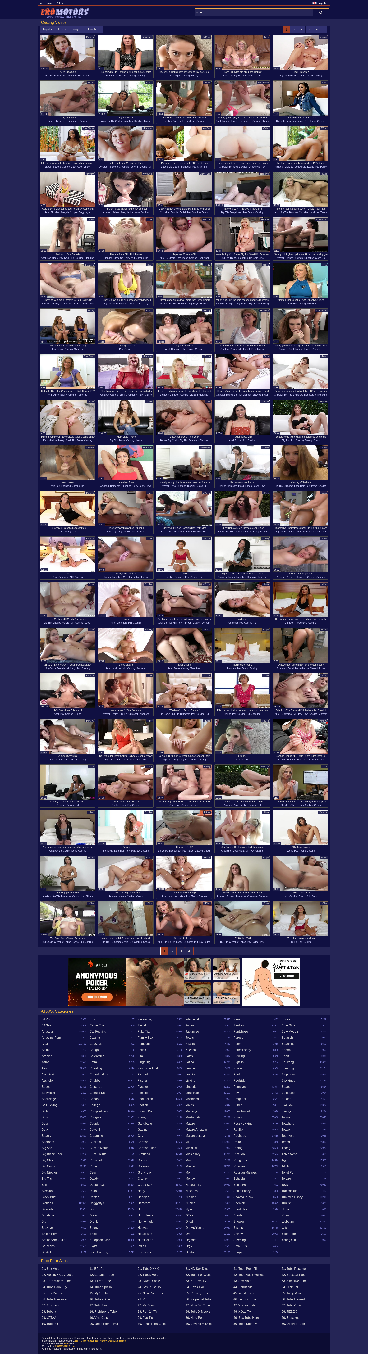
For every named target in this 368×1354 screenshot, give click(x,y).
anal (46, 75)
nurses (190, 1203)
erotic (93, 1233)
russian (239, 1166)
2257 (77, 1340)
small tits (53, 121)
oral (188, 1233)
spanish (287, 1037)
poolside (239, 1080)
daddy (94, 1178)
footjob (143, 1105)
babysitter (48, 1092)
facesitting (145, 1019)
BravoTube (147, 37)
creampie (72, 75)
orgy (189, 1246)
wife (91, 303)
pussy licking (242, 1123)
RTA (66, 1343)
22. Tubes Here (148, 1274)
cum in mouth (99, 1148)
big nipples (50, 1172)
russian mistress (245, 1172)
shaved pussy (317, 668)
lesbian (191, 1074)
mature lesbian (196, 1135)
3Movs (207, 82)
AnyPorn (90, 174)
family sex (145, 1037)
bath (45, 1111)
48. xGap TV (242, 1311)
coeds (94, 1099)
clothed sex (98, 1092)
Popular (47, 29)
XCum (324, 128)
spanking (288, 1043)
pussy (323, 167)
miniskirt (191, 1148)
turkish (287, 1203)
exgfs (93, 1246)
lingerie (262, 577)
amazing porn (51, 1037)
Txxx (266, 37)
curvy (145, 303)
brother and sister (54, 1240)
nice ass (192, 1191)
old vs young (195, 1227)
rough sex (241, 1160)
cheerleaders (99, 1074)
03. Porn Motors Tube (56, 1281)
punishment (241, 1111)
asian (115, 714)
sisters (238, 1227)
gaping (143, 1129)
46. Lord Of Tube (244, 1299)
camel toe (97, 1025)
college (95, 1105)
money (190, 1178)
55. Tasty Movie (292, 1293)
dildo (93, 1191)
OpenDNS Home (117, 1340)
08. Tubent (49, 1311)
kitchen (191, 1050)
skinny (265, 121)
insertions (144, 1252)
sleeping (239, 1240)
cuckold (95, 1141)
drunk (94, 1221)
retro (237, 1141)
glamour (143, 1160)
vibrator (258, 75)
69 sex (46, 1025)
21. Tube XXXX (148, 1268)
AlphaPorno (263, 82)
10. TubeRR (50, 1323)
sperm (286, 1050)
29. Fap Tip (145, 1317)
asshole (114, 394)
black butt (289, 531)
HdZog (91, 82)
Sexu (324, 82)
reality (123, 75)
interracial (186, 167)
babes (225, 121)
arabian (47, 1056)
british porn (50, 1233)
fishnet (143, 1074)
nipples (191, 1197)
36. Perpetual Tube (198, 1299)
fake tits (82, 394)
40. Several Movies (199, 1323)
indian (137, 577)
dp (92, 1209)
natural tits (112, 75)
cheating (255, 714)
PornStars (94, 29)
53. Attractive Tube (294, 1281)
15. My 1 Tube (99, 1293)
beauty (194, 75)
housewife (145, 1233)
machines (192, 1099)
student (287, 1099)
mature (301, 75)
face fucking (99, 1252)
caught (94, 1050)
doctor (94, 1197)
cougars (95, 1117)
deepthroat (236, 212)
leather (191, 1068)
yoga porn (289, 1233)
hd (239, 75)
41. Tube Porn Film (246, 1268)
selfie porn (241, 1184)
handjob (138, 121)
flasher (143, 1086)
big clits (47, 1160)
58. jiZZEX (289, 1311)
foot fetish (145, 1099)
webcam (288, 1221)
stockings (288, 1080)
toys (225, 75)
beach (46, 1129)
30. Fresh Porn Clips (152, 1323)
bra (44, 1221)
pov (80, 75)
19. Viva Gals (99, 1317)
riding (77, 714)
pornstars (239, 1086)
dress (316, 440)
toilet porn (289, 1172)
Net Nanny (101, 1340)
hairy (127, 258)
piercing (141, 75)
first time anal (148, 1068)
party (237, 1043)
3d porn (47, 1019)
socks (286, 1019)
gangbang (145, 1123)
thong (286, 1148)
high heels (254, 303)
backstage (52, 258)
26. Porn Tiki (146, 1299)
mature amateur (196, 1129)
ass (44, 1068)
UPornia (323, 37)
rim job (187, 622)
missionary (71, 759)
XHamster (147, 128)
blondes (292, 75)
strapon (287, 1086)
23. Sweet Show (149, 1281)
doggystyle (178, 121)
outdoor (145, 212)
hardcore (190, 121)
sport (285, 1056)
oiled (189, 1221)
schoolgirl (240, 1178)
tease (286, 1129)
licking (265, 303)
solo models (290, 1031)
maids (190, 1105)
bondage (48, 1215)
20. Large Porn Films (104, 1323)
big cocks (116, 121)
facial (182, 212)
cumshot (164, 212)
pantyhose (240, 1031)
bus (82, 942)
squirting (288, 1062)
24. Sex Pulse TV (149, 1287)
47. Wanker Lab (244, 1305)
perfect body (242, 1050)
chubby (132, 394)
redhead (66, 486)
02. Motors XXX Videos (57, 1274)
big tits (283, 75)
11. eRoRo (97, 1268)
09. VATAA (49, 1317)
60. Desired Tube (293, 1323)
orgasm (194, 394)
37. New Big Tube (198, 1305)
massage (192, 1111)
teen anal (203, 258)
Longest (77, 29)
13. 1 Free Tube (100, 1281)
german (301, 759)
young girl (289, 1240)
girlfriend (79, 349)
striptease (288, 1092)
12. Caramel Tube (102, 1274)
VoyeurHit (147, 174)
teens (313, 121)
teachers (288, 1123)
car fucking (98, 1031)
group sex (145, 1184)
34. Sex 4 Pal (195, 1287)
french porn (249, 349)
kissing (191, 1043)
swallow (196, 212)
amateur (105, 121)
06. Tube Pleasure (54, 1299)
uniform (287, 1209)
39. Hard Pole (195, 1317)
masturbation (50, 440)
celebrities (97, 1056)
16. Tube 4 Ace (100, 1299)
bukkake (45, 303)
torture (286, 1178)
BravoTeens (88, 128)
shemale (239, 1203)
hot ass (143, 1227)
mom (74, 531)
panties (238, 1025)
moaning (203, 394)
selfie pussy (242, 1191)
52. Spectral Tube (294, 1274)
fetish (265, 394)
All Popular (46, 3)
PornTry (90, 37)
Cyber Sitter (87, 1340)
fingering (322, 394)
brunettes (128, 121)
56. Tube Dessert (293, 1299)
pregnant (239, 1099)
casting (87, 75)
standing (89, 258)
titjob (285, 1166)
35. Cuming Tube (197, 1293)
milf (150, 167)
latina (147, 121)
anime (46, 1050)
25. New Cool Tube (151, 1293)
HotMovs (206, 37)
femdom (144, 1043)
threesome (72, 121)
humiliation (145, 1240)
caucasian (97, 1043)
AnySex (206, 128)
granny (55, 303)
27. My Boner (147, 1305)
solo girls (247, 75)
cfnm (93, 1062)
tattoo (309, 75)
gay (140, 1135)
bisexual (47, 1191)
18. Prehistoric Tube (103, 1311)
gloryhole (144, 1172)
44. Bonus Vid (243, 1287)
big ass (47, 1148)
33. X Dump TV (196, 1281)
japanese (144, 714)
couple (66, 167)
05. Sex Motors (52, 1293)
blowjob (234, 121)
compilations (99, 1111)
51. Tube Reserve (294, 1268)
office (56, 394)
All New (61, 3)
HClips (149, 82)
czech (88, 622)
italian (190, 1025)
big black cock (58, 75)
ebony (87, 167)
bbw (45, 1117)
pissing (238, 1068)
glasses (204, 440)
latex (189, 1056)
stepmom (288, 1074)
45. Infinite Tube (244, 1293)
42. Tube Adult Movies (248, 1274)
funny (142, 1117)
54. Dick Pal (290, 1287)
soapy (237, 1252)
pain (236, 1019)
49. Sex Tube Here (246, 1317)
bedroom (141, 668)
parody (238, 1037)
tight (285, 1160)
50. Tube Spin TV (245, 1323)
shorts (237, 1215)
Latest (62, 29)
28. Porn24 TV (147, 1311)
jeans (139, 440)
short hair (240, 1209)
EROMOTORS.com (65, 1346)
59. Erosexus (290, 1317)
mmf (188, 1160)
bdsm (45, 1123)
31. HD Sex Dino (197, 1268)
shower (238, 1221)
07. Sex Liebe (51, 1305)
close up (118, 258)
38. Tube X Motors (198, 1311)
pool (236, 1074)
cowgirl (135, 167)
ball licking (50, 1105)
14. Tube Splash (101, 1287)
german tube (147, 1148)
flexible (143, 1092)
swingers (288, 1111)
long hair (299, 486)
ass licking (49, 1074)
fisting (142, 1080)
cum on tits (98, 1154)
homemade (117, 942)
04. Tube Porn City (54, 1287)
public (237, 1105)
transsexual (290, 1191)
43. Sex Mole (242, 1281)
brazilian (48, 1227)
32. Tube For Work (198, 1274)
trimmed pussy (292, 1197)
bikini (115, 303)
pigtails (238, 1062)
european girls (100, 1240)
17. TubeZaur (99, 1305)
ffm (140, 1056)
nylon (190, 1209)
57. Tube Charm (292, 1305)
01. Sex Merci (51, 1268)
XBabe (266, 128)
